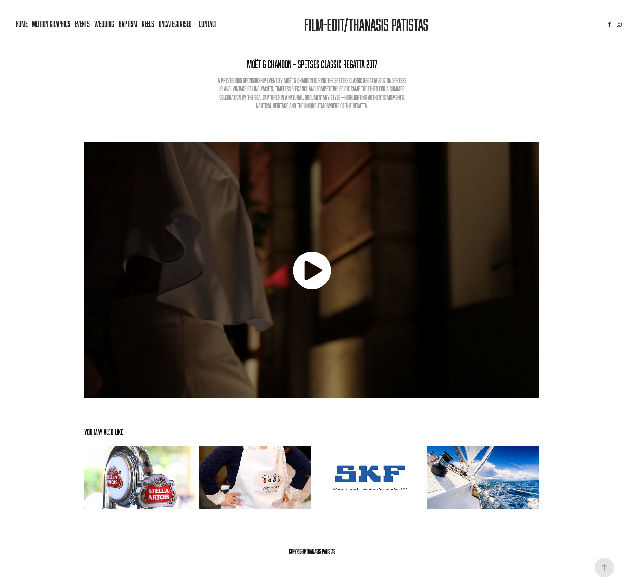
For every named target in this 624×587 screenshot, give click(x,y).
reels (148, 23)
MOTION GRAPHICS (51, 23)
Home (22, 23)
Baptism (128, 23)
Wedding (104, 23)
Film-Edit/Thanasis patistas (366, 24)
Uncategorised (175, 23)
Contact (208, 23)
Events (82, 23)
